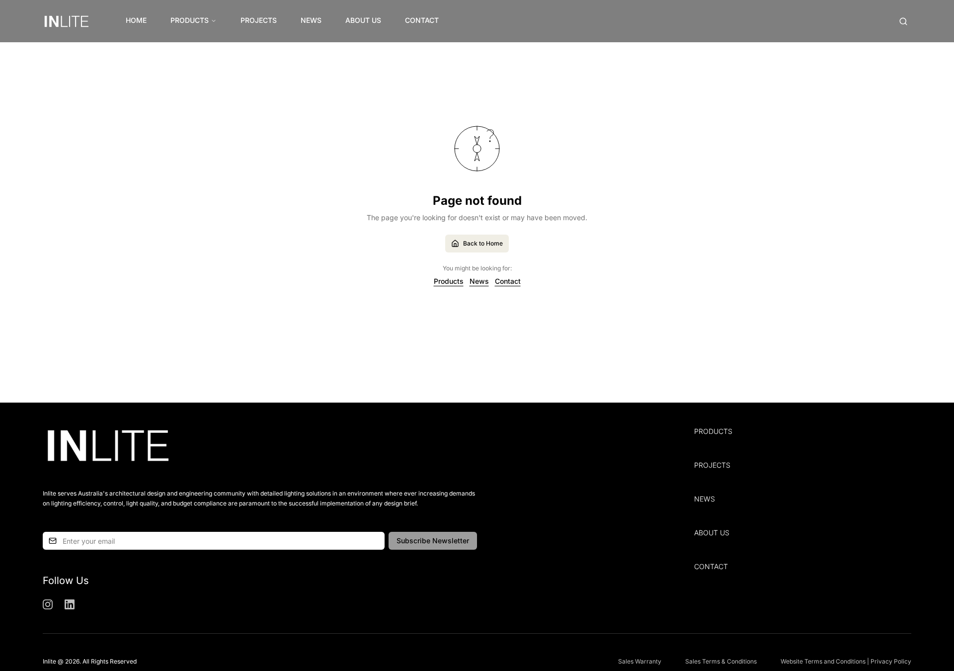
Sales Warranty (639, 661)
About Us (363, 20)
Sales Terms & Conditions (721, 661)
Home (136, 20)
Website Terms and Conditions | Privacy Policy (846, 661)
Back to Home (483, 243)
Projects (258, 20)
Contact (422, 20)
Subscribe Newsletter (433, 540)
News (311, 20)
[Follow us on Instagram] (48, 604)
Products (189, 20)
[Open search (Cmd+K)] (903, 21)
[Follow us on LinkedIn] (70, 604)
